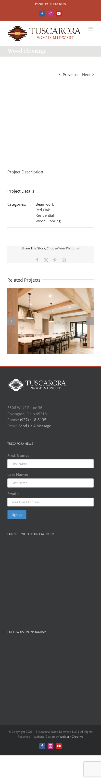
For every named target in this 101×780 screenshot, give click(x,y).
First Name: (18, 455)
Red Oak (43, 209)
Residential (45, 215)
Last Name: (17, 474)
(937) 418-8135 (33, 419)
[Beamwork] (50, 290)
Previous (70, 74)
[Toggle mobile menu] (91, 28)
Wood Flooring (48, 220)
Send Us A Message (35, 425)
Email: (13, 493)
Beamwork (45, 204)
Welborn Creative (71, 736)
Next (86, 74)
